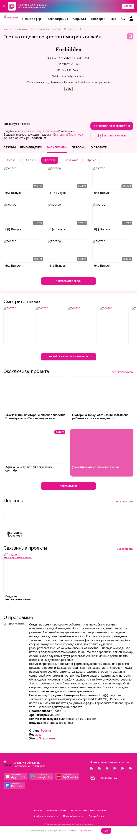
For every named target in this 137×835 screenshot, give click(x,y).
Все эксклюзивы (122, 372)
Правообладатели (73, 816)
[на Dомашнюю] (11, 17)
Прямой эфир (31, 19)
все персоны (124, 501)
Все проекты (125, 549)
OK (106, 830)
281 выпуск (11, 124)
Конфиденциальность (46, 816)
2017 (38, 734)
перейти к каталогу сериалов (68, 356)
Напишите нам (108, 778)
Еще (113, 19)
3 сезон (25, 124)
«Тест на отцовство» (38, 131)
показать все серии (69, 281)
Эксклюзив (71, 160)
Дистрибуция (96, 816)
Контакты (36, 810)
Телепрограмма (57, 19)
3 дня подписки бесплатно (112, 126)
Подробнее (85, 831)
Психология (47, 738)
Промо (91, 160)
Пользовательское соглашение (88, 810)
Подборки (98, 19)
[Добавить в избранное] (130, 36)
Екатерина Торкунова (68, 134)
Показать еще (68, 486)
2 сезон (31, 160)
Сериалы (79, 19)
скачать (128, 6)
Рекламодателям (56, 810)
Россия (46, 730)
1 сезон (12, 160)
